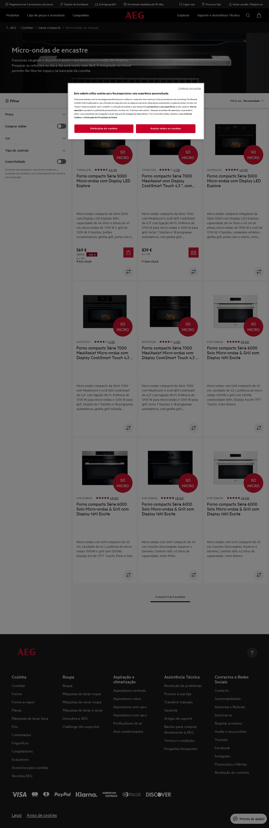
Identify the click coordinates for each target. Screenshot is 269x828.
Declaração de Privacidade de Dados (100, 117)
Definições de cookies (103, 128)
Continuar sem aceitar (189, 88)
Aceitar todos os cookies (165, 128)
